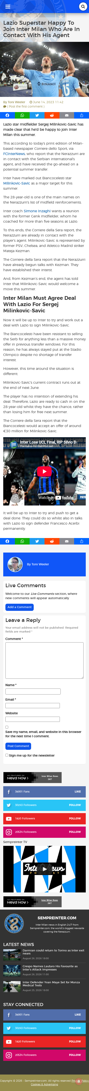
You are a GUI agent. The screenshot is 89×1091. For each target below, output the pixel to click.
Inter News (50, 776)
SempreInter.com (57, 918)
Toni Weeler (16, 102)
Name (10, 685)
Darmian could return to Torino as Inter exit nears (53, 952)
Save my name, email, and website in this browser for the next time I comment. (43, 734)
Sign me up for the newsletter (31, 755)
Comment (14, 639)
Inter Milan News (49, 900)
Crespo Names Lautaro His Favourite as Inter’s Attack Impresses (50, 968)
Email (10, 699)
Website (11, 713)
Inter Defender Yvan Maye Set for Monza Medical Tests (51, 984)
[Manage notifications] (78, 1081)
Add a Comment (20, 607)
